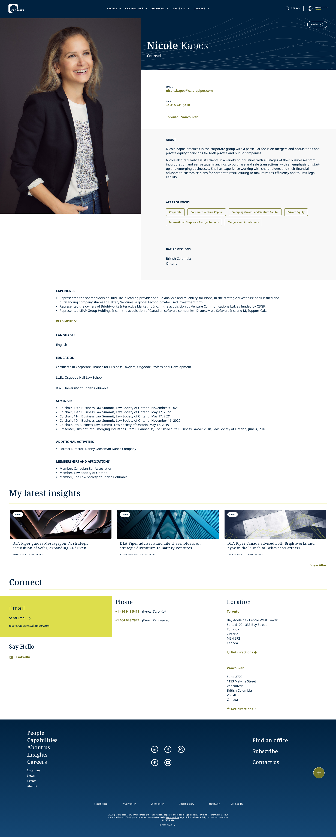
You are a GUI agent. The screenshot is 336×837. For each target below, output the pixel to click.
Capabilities (134, 8)
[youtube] (167, 762)
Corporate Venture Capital (207, 212)
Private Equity (296, 212)
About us (158, 8)
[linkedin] (154, 749)
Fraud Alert (214, 803)
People (112, 8)
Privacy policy (129, 803)
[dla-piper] (17, 8)
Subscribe (265, 751)
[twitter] (167, 749)
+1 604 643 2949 (127, 620)
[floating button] (319, 772)
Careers (199, 8)
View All (316, 565)
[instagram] (181, 749)
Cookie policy (157, 803)
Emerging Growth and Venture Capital (255, 212)
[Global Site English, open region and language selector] (310, 8)
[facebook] (154, 762)
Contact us (265, 762)
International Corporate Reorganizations (194, 222)
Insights (179, 8)
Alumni (32, 786)
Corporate (175, 212)
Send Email (17, 618)
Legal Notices (172, 817)
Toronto (172, 117)
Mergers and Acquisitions (243, 222)
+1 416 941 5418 (178, 105)
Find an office (270, 740)
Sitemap (235, 803)
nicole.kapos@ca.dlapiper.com (189, 90)
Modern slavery (186, 803)
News (31, 776)
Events (31, 781)
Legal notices (100, 803)
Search (296, 8)
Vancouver (189, 117)
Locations (33, 770)
